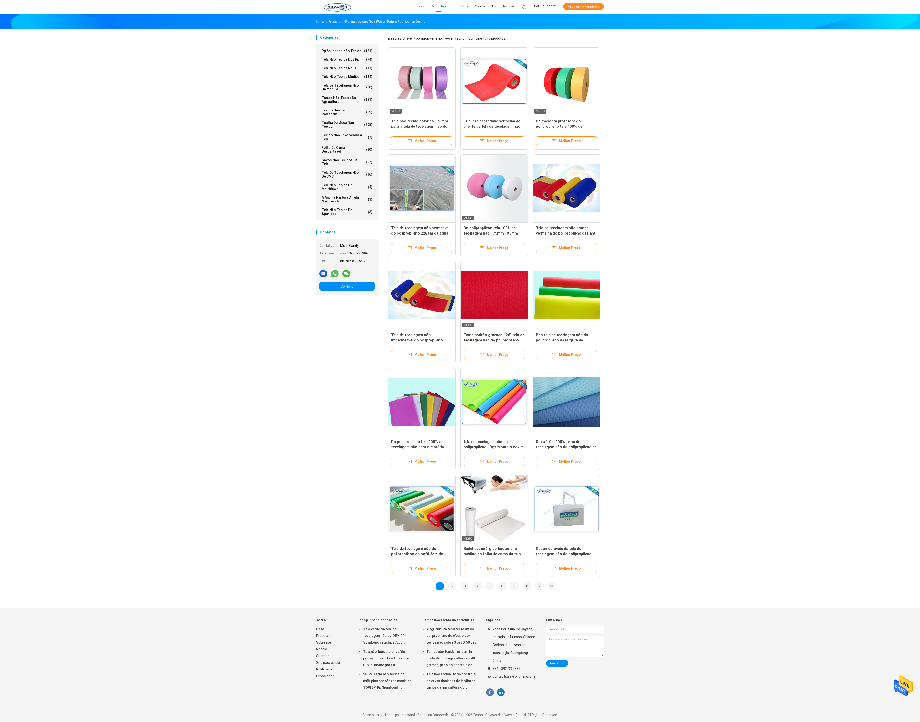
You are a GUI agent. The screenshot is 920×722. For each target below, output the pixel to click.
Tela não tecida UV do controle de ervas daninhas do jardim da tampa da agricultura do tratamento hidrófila (451, 681)
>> (552, 586)
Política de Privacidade (325, 672)
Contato (347, 286)
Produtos (323, 636)
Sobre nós (324, 642)
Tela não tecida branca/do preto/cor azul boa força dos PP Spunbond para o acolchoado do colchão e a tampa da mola (386, 659)
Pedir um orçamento (583, 6)
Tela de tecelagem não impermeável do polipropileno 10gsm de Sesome (417, 340)
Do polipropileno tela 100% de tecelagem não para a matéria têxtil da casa (417, 447)
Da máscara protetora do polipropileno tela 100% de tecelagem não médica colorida (563, 126)
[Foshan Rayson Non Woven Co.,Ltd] (337, 7)
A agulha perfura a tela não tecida (347, 199)
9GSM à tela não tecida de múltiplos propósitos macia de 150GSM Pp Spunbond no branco (387, 681)
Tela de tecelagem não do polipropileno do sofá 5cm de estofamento (417, 553)
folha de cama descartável (347, 149)
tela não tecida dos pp (347, 59)
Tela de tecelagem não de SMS (347, 174)
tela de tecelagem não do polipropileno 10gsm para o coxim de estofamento (494, 447)
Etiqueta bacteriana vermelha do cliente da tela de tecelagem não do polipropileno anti (492, 126)
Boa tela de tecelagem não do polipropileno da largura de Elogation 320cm (562, 340)
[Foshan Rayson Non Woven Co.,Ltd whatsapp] (335, 273)
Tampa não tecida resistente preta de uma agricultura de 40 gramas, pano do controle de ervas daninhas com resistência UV (450, 659)
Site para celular (328, 662)
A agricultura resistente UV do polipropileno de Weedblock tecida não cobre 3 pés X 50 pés (451, 635)
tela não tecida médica (347, 77)
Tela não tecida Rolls (347, 68)
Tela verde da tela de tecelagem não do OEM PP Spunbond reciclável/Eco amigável (384, 636)
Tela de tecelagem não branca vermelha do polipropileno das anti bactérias (566, 233)
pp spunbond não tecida (347, 51)
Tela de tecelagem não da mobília (347, 87)
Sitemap (322, 656)
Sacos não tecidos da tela (347, 162)
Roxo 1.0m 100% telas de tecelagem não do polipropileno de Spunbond (566, 447)
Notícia (321, 649)
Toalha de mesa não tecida (347, 124)
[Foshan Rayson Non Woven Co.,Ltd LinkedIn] (501, 692)
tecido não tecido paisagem (347, 112)
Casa (320, 629)
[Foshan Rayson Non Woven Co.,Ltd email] (323, 273)
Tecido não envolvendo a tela (347, 137)
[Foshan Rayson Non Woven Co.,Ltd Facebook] (490, 692)
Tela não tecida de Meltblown (347, 187)
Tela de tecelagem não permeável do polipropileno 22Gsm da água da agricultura (420, 233)
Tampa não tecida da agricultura (347, 100)
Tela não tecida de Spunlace (347, 212)
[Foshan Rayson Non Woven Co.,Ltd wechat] (346, 273)
